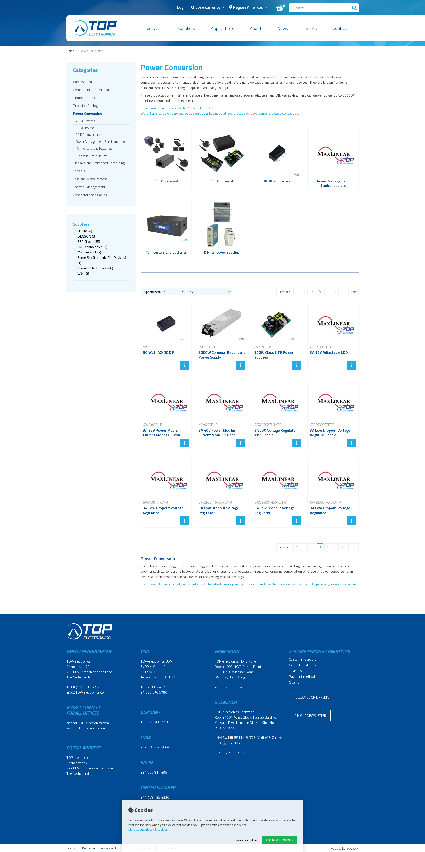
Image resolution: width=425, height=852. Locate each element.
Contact (340, 28)
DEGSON (86, 236)
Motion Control (84, 97)
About (255, 28)
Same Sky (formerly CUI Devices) (101, 260)
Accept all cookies (279, 840)
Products (151, 28)
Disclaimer (89, 848)
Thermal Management (89, 186)
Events (310, 28)
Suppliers (186, 28)
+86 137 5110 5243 (230, 687)
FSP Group (88, 241)
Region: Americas (247, 7)
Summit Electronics (95, 268)
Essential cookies (246, 840)
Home (70, 51)
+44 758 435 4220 (155, 797)
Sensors (79, 171)
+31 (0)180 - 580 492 (82, 687)
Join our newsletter (310, 715)
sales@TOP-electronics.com (87, 722)
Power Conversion (87, 113)
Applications (222, 28)
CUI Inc (84, 231)
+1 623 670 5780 (154, 692)
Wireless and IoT (85, 81)
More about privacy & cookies (148, 829)
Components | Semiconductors (95, 89)
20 (343, 291)
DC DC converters (87, 134)
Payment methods (303, 676)
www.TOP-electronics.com (86, 728)
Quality (294, 682)
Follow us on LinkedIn (311, 697)
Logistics (295, 670)
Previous (284, 291)
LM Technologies (92, 246)
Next (353, 291)
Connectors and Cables (90, 194)
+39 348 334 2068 (155, 747)
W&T (83, 273)
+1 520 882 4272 (154, 687)
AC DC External (85, 121)
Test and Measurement (90, 179)
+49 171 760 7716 (155, 721)
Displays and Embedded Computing (99, 163)
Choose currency (205, 7)
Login (182, 7)
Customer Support (302, 659)
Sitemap (71, 848)
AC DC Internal (85, 127)
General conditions (302, 665)
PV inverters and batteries (93, 148)
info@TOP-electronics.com (86, 692)
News (282, 28)
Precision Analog (85, 105)
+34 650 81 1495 (154, 772)
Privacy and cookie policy (117, 848)
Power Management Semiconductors (101, 141)
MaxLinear (89, 252)
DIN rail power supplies (91, 155)
